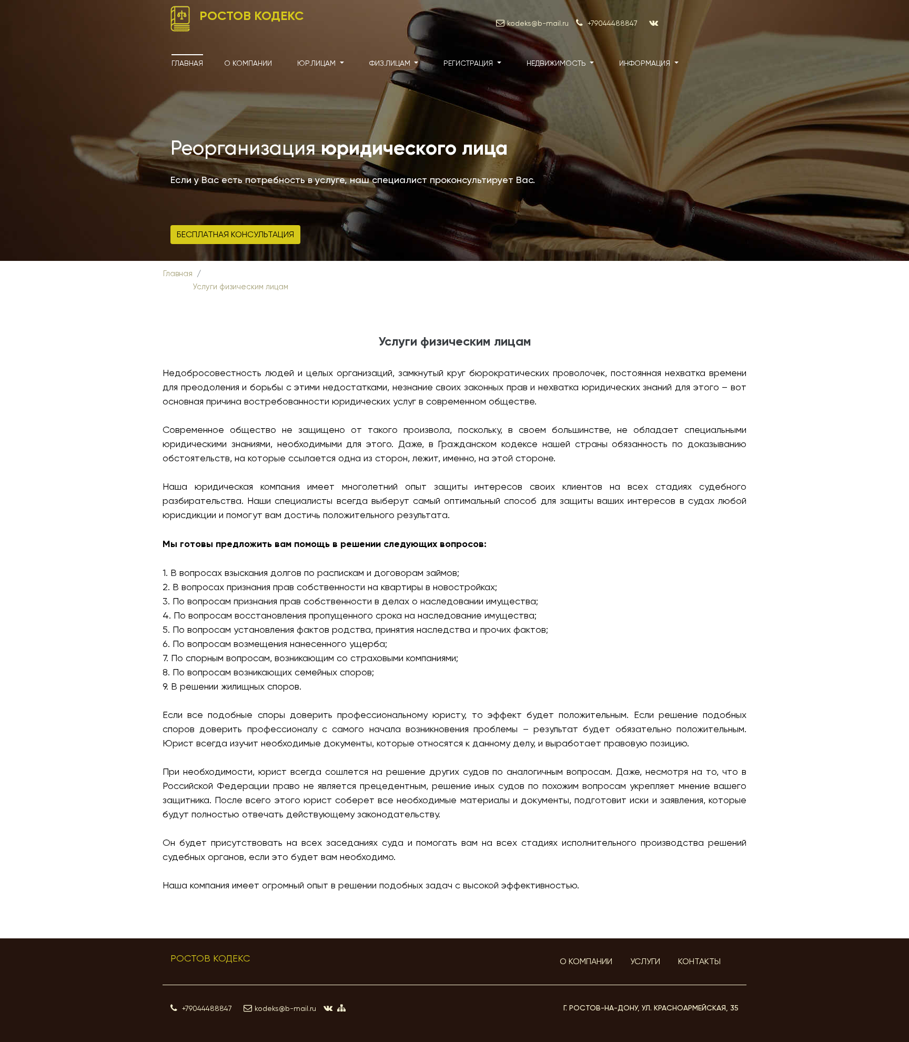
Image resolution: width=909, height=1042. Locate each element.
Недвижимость (557, 63)
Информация (645, 63)
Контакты (699, 961)
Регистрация (469, 63)
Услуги (645, 961)
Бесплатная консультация (235, 234)
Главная (187, 63)
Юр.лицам (317, 63)
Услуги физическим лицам (240, 286)
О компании (248, 63)
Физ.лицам (390, 63)
